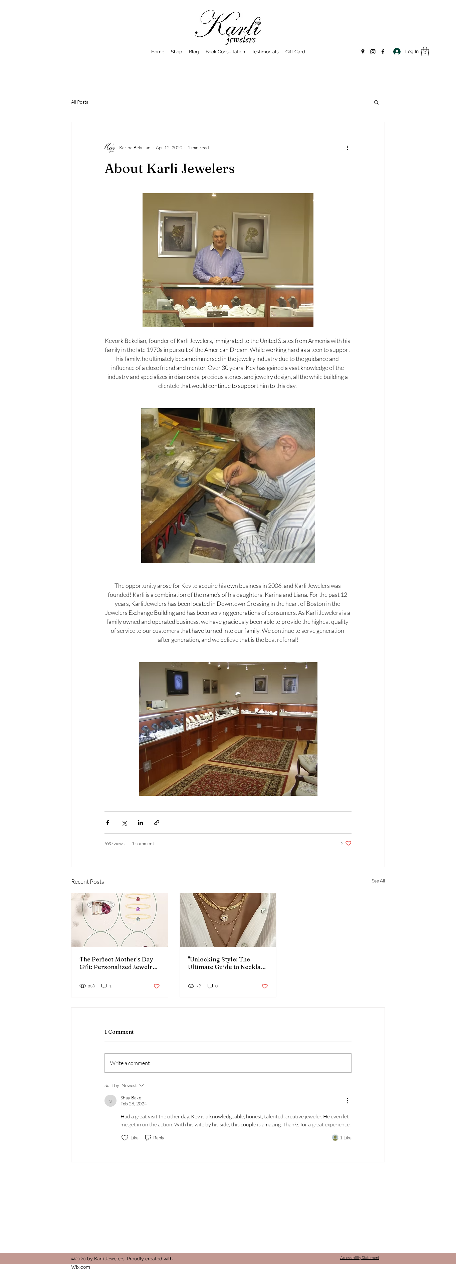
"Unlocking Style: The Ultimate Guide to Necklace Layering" (227, 963)
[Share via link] (157, 822)
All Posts (79, 102)
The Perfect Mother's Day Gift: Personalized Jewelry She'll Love (117, 963)
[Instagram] (373, 51)
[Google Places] (363, 51)
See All (378, 880)
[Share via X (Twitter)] (124, 822)
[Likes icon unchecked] (125, 1138)
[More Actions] (348, 1101)
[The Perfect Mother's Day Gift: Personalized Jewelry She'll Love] (119, 920)
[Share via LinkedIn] (140, 822)
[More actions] (348, 148)
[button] (425, 51)
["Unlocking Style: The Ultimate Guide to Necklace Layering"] (228, 920)
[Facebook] (383, 51)
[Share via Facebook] (107, 822)
